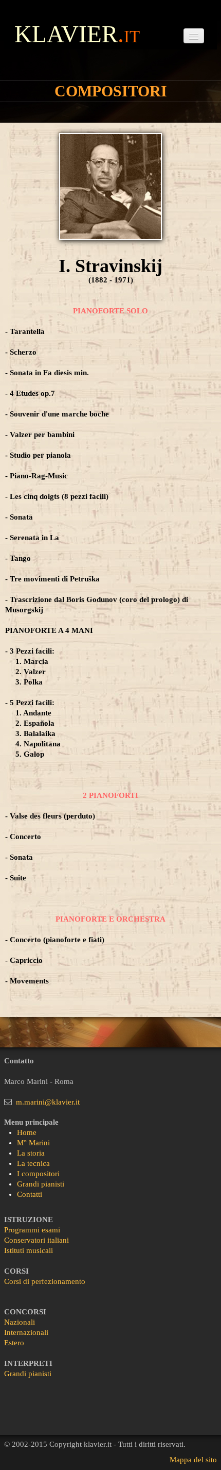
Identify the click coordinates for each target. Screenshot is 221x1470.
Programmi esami (32, 1230)
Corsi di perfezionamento (44, 1281)
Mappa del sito (193, 1460)
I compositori (38, 1174)
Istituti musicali (28, 1250)
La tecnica (33, 1163)
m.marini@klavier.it (48, 1102)
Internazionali (26, 1332)
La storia (31, 1153)
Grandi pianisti (40, 1184)
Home (26, 1132)
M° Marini (33, 1143)
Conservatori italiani (36, 1240)
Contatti (29, 1194)
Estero (14, 1343)
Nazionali (19, 1322)
